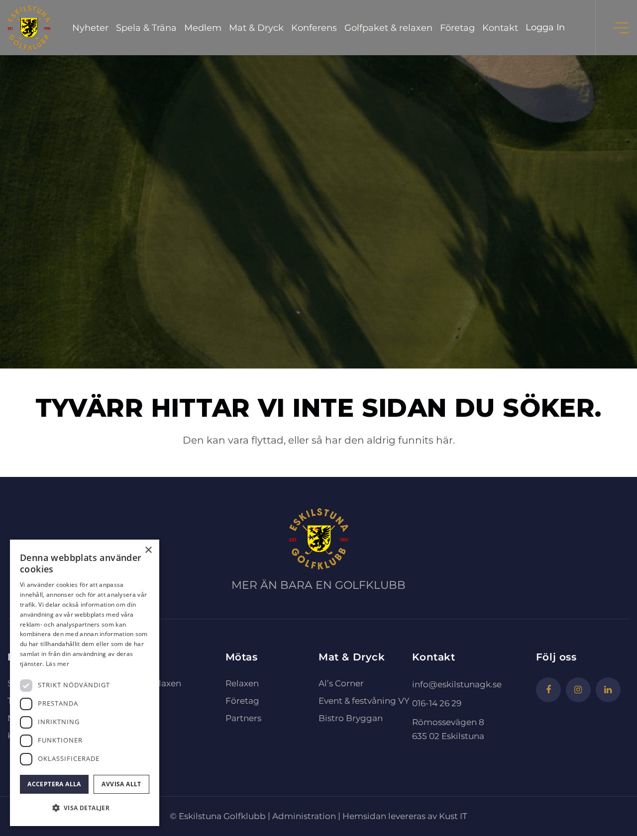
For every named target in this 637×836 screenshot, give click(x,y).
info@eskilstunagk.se (457, 684)
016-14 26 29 (436, 703)
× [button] (148, 550)
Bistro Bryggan (350, 718)
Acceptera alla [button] (54, 784)
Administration (304, 816)
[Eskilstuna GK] (28, 27)
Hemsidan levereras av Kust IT (404, 816)
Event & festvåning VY (364, 701)
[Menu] (622, 27)
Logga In (545, 27)
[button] (84, 808)
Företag (242, 701)
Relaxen (242, 683)
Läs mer (57, 663)
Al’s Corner (341, 683)
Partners (243, 718)
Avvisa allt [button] (121, 784)
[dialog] (84, 683)
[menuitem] (90, 27)
